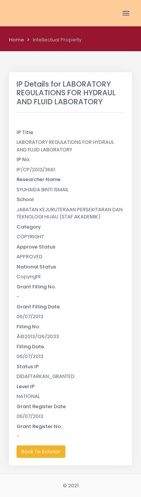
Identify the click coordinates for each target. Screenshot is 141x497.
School (25, 199)
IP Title (25, 132)
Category (29, 226)
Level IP (26, 386)
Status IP (28, 366)
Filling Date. (31, 346)
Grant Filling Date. (39, 306)
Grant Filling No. (36, 286)
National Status (36, 266)
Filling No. (28, 326)
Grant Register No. (39, 426)
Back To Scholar (41, 451)
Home (16, 39)
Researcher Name (39, 179)
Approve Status (36, 246)
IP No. (23, 159)
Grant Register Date (41, 406)
